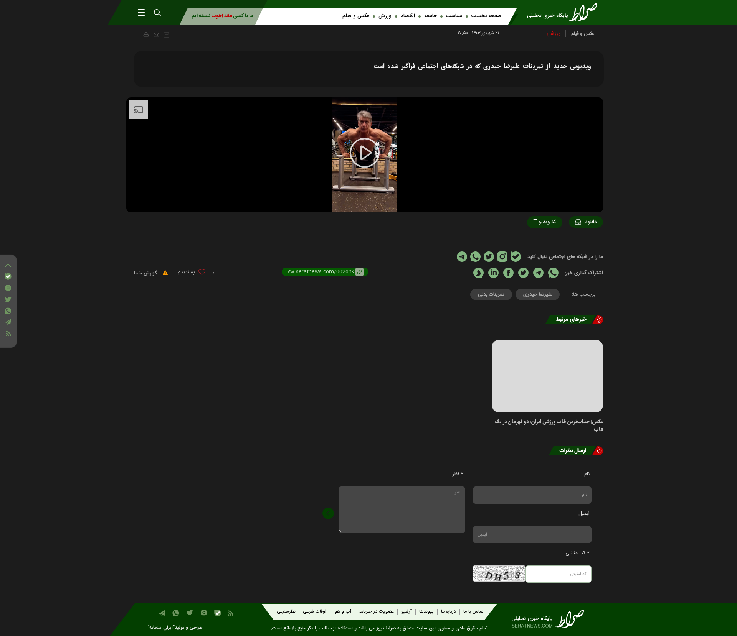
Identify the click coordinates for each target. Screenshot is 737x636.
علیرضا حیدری (537, 294)
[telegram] (538, 273)
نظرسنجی (286, 612)
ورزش (385, 16)
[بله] (8, 276)
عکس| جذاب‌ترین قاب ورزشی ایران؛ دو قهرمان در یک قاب (549, 426)
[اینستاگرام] (8, 287)
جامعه (430, 16)
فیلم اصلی (576, 242)
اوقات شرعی (314, 612)
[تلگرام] (8, 322)
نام (587, 474)
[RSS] (8, 333)
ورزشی (553, 34)
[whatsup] (553, 273)
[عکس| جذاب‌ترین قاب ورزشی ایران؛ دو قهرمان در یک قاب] (547, 376)
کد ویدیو (544, 222)
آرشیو (406, 612)
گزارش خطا (146, 273)
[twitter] (523, 273)
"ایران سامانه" (161, 628)
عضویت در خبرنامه (376, 612)
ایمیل (584, 513)
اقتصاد (408, 16)
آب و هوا (342, 612)
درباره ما (448, 612)
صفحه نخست (486, 16)
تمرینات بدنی (491, 294)
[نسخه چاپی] (145, 34)
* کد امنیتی (577, 553)
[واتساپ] (8, 310)
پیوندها (426, 612)
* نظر (457, 474)
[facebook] (508, 273)
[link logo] (564, 12)
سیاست (454, 16)
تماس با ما (473, 612)
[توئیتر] (8, 299)
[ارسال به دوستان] (156, 35)
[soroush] (478, 273)
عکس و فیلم (355, 16)
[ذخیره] (166, 35)
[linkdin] (493, 273)
